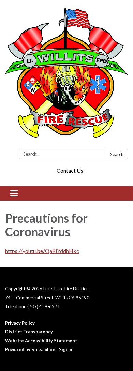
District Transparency (29, 331)
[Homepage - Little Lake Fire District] (66, 76)
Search (116, 154)
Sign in (66, 349)
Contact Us (70, 170)
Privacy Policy (20, 323)
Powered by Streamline (30, 349)
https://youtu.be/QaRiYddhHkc (42, 250)
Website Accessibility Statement (41, 340)
